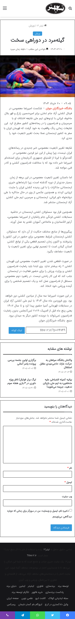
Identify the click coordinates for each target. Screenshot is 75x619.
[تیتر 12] (55, 8)
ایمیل (68, 482)
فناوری (40, 586)
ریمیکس (11, 604)
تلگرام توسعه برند (20, 592)
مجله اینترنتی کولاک (58, 598)
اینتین (22, 586)
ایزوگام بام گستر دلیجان (30, 604)
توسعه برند (63, 586)
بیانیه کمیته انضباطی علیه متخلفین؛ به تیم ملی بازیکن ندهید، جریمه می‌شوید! (57, 383)
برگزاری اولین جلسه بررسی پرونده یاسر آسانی (22, 362)
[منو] (5, 10)
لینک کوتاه (17, 330)
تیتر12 (46, 549)
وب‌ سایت (67, 497)
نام (70, 468)
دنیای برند (11, 586)
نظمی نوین (27, 598)
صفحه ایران (13, 598)
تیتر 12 (40, 26)
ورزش (31, 26)
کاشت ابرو (40, 598)
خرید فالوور (37, 592)
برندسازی (50, 586)
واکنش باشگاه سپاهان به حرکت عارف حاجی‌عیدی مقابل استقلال (56, 363)
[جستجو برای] (70, 10)
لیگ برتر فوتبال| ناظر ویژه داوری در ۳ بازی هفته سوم (22, 381)
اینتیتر (31, 586)
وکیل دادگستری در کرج (56, 604)
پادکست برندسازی (54, 592)
